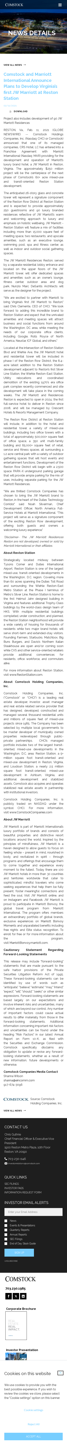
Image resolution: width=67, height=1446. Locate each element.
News (13, 1221)
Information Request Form (22, 1192)
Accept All (33, 1436)
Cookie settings (33, 1410)
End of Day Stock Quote (23, 1243)
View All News (13, 65)
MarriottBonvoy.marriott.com (28, 942)
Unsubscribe (11, 1261)
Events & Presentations (22, 1225)
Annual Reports (18, 1234)
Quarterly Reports (19, 1230)
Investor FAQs (14, 1188)
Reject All (33, 1424)
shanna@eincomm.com (19, 1080)
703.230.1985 (15, 1288)
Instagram (15, 899)
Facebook (36, 899)
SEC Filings (11, 1183)
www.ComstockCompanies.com (30, 812)
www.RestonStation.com (25, 674)
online (52, 895)
